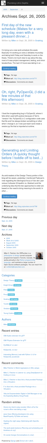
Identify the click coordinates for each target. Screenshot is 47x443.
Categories (8, 275)
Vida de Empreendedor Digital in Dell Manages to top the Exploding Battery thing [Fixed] (23, 394)
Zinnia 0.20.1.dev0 (26, 441)
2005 (5, 9)
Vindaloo (10, 308)
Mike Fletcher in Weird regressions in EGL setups (21, 368)
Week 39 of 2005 (12, 240)
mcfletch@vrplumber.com (15, 267)
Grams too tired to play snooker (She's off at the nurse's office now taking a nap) (21, 408)
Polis (9, 290)
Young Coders (12, 313)
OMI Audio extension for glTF (14, 336)
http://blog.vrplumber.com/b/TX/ (25, 137)
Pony (9, 294)
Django (13, 441)
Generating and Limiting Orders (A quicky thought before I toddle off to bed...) (22, 154)
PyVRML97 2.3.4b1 (11, 345)
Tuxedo (10, 304)
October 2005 (11, 247)
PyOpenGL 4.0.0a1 (10, 350)
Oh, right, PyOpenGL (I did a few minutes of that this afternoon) (23, 95)
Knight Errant (12, 285)
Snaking (39, 40)
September (14, 9)
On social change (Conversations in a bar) (19, 435)
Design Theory (13, 280)
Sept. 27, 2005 (7, 229)
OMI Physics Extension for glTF (15, 340)
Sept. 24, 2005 (7, 221)
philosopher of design (12, 255)
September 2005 (12, 245)
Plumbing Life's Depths (17, 2)
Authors (6, 319)
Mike (13, 40)
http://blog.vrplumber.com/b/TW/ (25, 206)
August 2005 (10, 243)
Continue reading (9, 68)
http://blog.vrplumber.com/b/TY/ (25, 78)
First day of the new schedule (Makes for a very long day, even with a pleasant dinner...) (22, 30)
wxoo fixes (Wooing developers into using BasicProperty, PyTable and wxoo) (18, 415)
